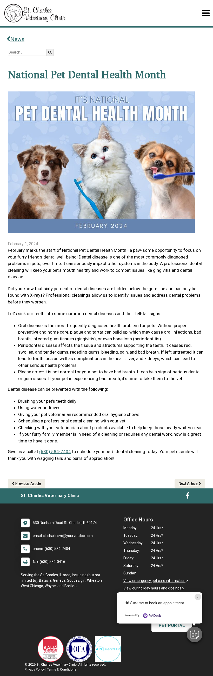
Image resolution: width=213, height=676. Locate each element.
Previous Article (28, 483)
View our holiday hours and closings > (153, 588)
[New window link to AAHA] (52, 649)
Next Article (188, 483)
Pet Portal (172, 625)
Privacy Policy (35, 669)
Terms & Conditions (61, 669)
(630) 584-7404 (55, 451)
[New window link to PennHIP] (109, 649)
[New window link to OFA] (80, 649)
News (17, 39)
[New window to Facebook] (187, 497)
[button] (194, 634)
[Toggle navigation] (205, 13)
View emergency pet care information (154, 581)
